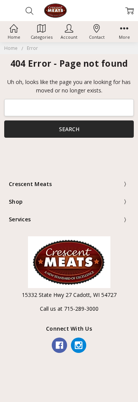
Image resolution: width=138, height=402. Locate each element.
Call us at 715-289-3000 (69, 308)
